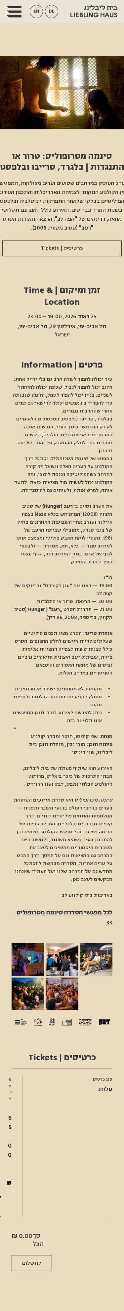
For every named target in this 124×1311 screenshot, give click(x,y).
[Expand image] (28, 959)
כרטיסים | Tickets (62, 248)
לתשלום (31, 1263)
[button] (36, 11)
